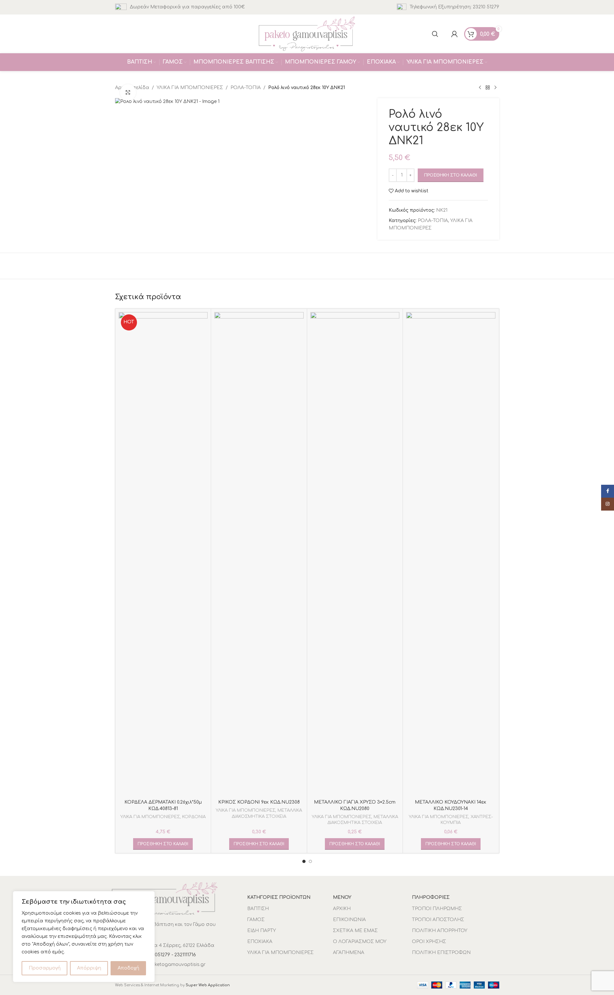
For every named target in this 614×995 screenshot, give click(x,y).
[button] (163, 844)
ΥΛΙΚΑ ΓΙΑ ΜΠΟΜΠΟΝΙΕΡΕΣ (190, 87)
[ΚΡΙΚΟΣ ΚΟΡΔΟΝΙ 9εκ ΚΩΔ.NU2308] (259, 554)
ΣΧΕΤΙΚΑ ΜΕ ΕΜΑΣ (355, 930)
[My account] (454, 33)
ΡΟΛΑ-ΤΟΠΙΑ (245, 87)
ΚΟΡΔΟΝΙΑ (194, 816)
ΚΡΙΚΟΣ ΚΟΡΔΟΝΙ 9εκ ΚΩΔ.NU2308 (259, 802)
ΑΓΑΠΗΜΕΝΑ (348, 952)
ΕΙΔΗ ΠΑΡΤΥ (261, 930)
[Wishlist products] (445, 33)
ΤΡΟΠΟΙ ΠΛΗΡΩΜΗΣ (437, 908)
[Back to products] (488, 88)
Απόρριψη (89, 968)
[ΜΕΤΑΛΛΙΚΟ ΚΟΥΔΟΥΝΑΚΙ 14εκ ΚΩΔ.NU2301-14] (450, 554)
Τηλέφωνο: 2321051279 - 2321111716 (158, 954)
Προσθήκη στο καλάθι (450, 175)
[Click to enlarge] (128, 92)
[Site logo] (307, 33)
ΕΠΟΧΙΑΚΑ (259, 941)
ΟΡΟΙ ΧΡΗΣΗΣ (429, 941)
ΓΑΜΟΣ (256, 919)
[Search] (435, 33)
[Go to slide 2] (310, 861)
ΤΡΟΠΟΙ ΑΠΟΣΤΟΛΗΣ (438, 919)
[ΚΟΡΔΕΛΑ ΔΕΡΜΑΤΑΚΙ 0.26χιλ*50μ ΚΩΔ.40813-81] (163, 554)
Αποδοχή (128, 968)
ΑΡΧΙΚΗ (342, 908)
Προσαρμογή (45, 968)
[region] (84, 936)
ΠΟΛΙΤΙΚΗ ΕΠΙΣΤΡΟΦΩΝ (441, 952)
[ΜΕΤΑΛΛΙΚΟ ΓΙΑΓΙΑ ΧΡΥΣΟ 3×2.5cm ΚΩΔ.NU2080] (355, 554)
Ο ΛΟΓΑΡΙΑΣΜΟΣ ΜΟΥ (359, 941)
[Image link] (165, 898)
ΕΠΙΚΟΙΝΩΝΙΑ (349, 919)
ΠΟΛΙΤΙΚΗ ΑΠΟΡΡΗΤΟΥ (439, 930)
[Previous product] (480, 88)
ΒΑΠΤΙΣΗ (258, 908)
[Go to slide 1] (304, 861)
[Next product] (495, 88)
